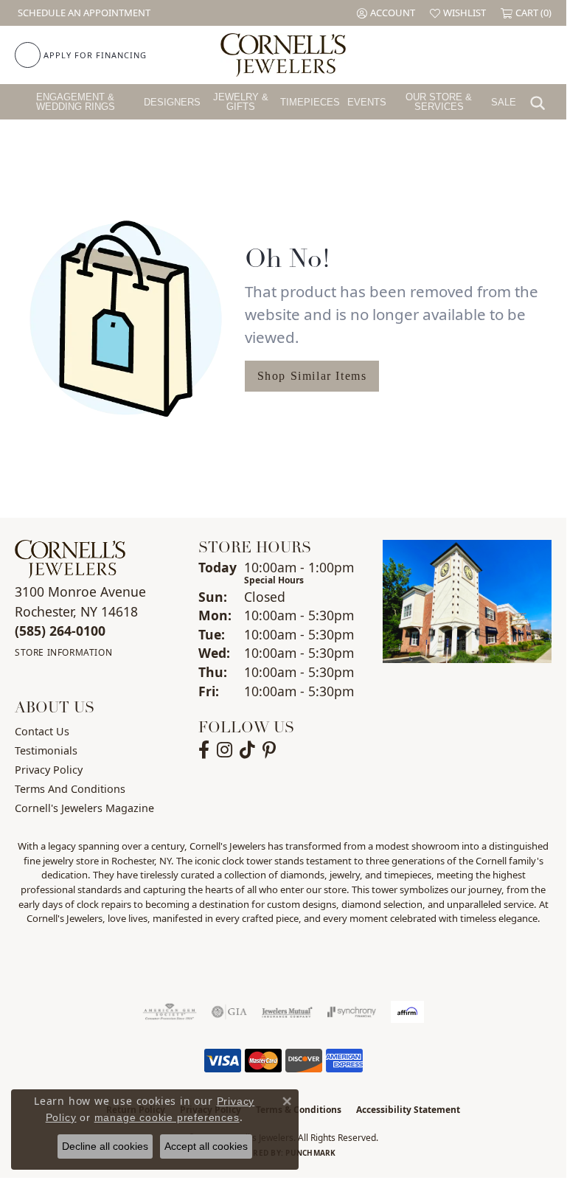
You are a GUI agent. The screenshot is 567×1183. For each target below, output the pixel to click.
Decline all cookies (105, 1146)
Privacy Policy (49, 770)
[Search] (541, 102)
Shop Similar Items (312, 376)
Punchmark (310, 1153)
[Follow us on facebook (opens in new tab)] (203, 750)
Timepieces (310, 102)
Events (366, 102)
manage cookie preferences (167, 1117)
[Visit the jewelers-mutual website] (287, 1012)
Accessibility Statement (408, 1109)
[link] (82, 13)
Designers (172, 102)
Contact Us (42, 731)
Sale (503, 102)
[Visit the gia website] (229, 1012)
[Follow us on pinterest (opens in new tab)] (269, 750)
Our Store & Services (439, 101)
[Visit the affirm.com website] (407, 1012)
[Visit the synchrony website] (351, 1012)
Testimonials (46, 750)
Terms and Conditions (70, 789)
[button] (386, 13)
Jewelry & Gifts (240, 101)
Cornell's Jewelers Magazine (84, 808)
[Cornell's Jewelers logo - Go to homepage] (283, 55)
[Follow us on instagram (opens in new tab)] (224, 750)
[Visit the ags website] (169, 1012)
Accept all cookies (206, 1146)
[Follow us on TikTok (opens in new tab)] (247, 750)
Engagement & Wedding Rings (75, 101)
